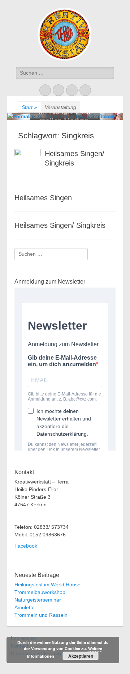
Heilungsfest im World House (47, 584)
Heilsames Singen (43, 198)
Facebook (25, 546)
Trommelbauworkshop (39, 592)
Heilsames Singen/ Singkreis (59, 225)
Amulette (24, 607)
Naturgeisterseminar (37, 600)
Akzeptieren (80, 656)
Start (29, 107)
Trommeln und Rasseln (41, 615)
